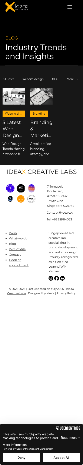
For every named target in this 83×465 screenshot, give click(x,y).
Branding (39, 113)
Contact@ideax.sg (60, 212)
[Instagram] (51, 278)
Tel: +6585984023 (59, 219)
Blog (12, 244)
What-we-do (18, 238)
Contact (15, 255)
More (70, 79)
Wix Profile (17, 249)
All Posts (8, 79)
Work (13, 233)
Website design (33, 79)
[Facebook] (56, 278)
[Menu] (70, 7)
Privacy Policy (66, 293)
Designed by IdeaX (41, 293)
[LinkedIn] (62, 278)
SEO (55, 79)
